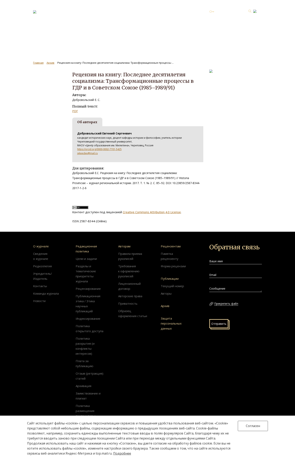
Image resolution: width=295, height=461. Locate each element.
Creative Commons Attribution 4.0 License (152, 212)
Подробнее (122, 453)
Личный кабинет (227, 11)
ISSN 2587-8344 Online (229, 29)
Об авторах (87, 122)
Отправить (218, 324)
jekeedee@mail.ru (87, 153)
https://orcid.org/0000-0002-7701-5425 (99, 149)
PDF (75, 111)
